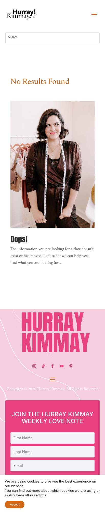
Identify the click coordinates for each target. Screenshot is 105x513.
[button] (94, 14)
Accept (14, 504)
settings (40, 495)
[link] (21, 14)
